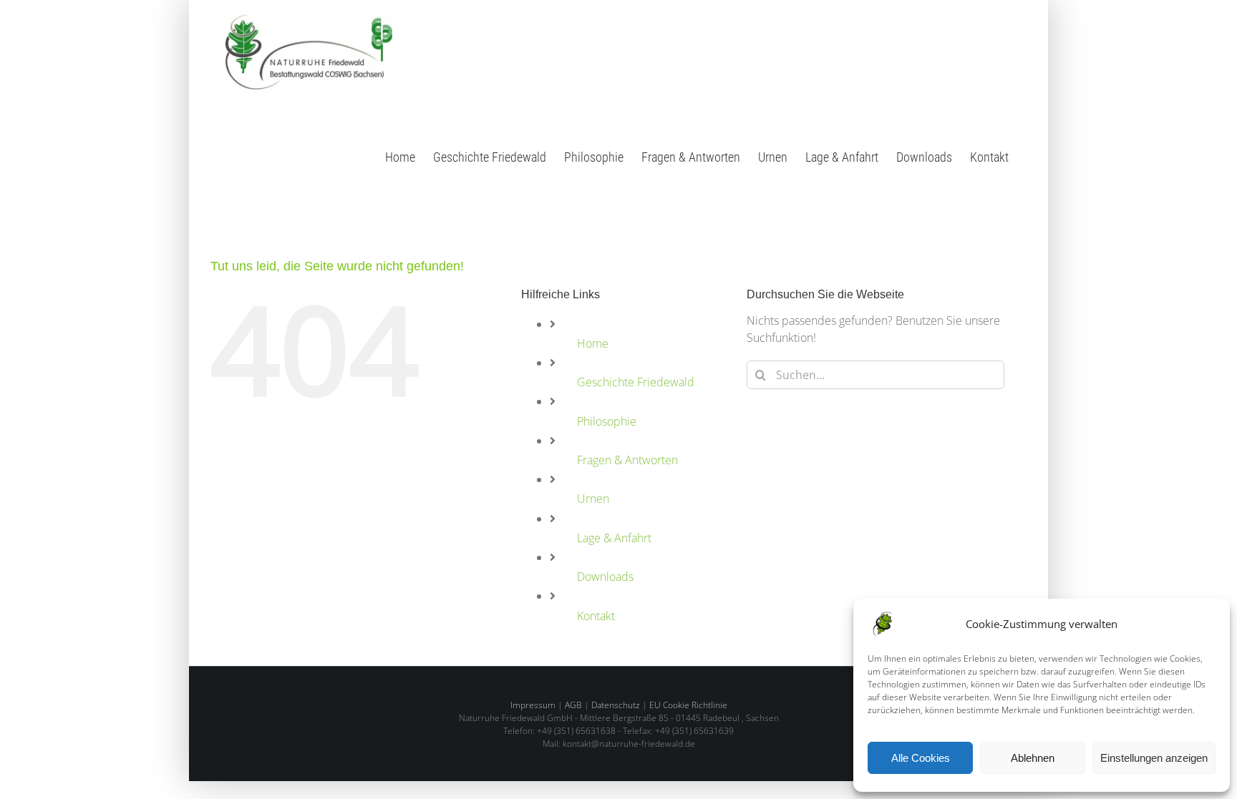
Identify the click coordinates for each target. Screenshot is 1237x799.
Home (592, 343)
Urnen (593, 498)
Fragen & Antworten (627, 460)
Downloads (605, 576)
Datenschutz (615, 705)
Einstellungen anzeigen (1154, 758)
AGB (573, 705)
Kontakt (596, 616)
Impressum (533, 705)
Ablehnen (1032, 758)
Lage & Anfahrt (614, 538)
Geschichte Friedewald (635, 382)
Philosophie (606, 421)
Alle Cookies (920, 758)
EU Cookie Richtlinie (688, 705)
